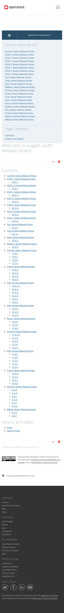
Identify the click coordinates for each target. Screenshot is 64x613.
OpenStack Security (10, 505)
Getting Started (8, 547)
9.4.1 (14, 396)
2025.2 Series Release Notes (21, 185)
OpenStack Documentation (39, 35)
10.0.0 (15, 383)
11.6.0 (15, 354)
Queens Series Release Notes (22, 331)
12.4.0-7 (16, 334)
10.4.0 (15, 373)
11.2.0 (15, 364)
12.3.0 (15, 338)
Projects (5, 502)
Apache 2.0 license (49, 595)
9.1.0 (14, 403)
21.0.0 (15, 227)
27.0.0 (15, 182)
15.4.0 (15, 292)
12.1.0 (15, 344)
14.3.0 (15, 312)
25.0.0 (15, 201)
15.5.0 (15, 289)
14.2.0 (15, 315)
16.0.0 (15, 279)
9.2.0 (14, 399)
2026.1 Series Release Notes (21, 179)
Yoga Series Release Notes (20, 231)
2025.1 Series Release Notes (21, 192)
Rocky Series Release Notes (21, 318)
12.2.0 (15, 341)
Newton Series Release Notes (22, 386)
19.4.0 (15, 240)
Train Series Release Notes (20, 282)
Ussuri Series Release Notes (21, 266)
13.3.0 (15, 321)
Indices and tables (14, 138)
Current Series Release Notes (22, 175)
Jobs (4, 528)
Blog (4, 509)
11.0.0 (15, 367)
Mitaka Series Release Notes (21, 409)
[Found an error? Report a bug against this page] (59, 162)
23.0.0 (15, 214)
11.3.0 (15, 360)
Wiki (4, 554)
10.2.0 (15, 377)
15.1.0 (15, 299)
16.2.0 (15, 276)
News (4, 512)
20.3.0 (15, 234)
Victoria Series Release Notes (22, 250)
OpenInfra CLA (8, 576)
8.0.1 (14, 416)
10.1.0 (15, 380)
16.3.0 (15, 273)
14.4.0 (15, 308)
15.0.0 (15, 302)
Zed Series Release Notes (20, 224)
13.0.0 (15, 328)
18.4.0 (15, 247)
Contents (9, 135)
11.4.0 (15, 357)
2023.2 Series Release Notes (21, 211)
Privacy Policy (8, 573)
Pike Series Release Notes (20, 351)
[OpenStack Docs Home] (9, 35)
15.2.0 (15, 295)
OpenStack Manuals (11, 544)
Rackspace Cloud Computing (45, 598)
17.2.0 (15, 263)
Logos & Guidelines (10, 566)
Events (5, 525)
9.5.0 (14, 393)
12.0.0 (15, 347)
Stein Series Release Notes (20, 305)
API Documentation (10, 550)
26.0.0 (15, 195)
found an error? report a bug (20, 476)
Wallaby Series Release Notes (22, 244)
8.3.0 (14, 412)
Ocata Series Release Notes (21, 370)
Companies (7, 531)
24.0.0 (15, 208)
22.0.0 (15, 221)
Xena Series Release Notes (20, 237)
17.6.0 (15, 253)
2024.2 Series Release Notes (21, 198)
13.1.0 (15, 325)
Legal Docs (7, 563)
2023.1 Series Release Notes (21, 218)
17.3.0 (15, 260)
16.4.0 (15, 269)
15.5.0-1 (16, 286)
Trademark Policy (9, 570)
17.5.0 (15, 256)
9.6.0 (14, 390)
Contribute (6, 534)
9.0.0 (14, 406)
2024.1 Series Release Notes (21, 205)
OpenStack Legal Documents (44, 462)
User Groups (7, 521)
